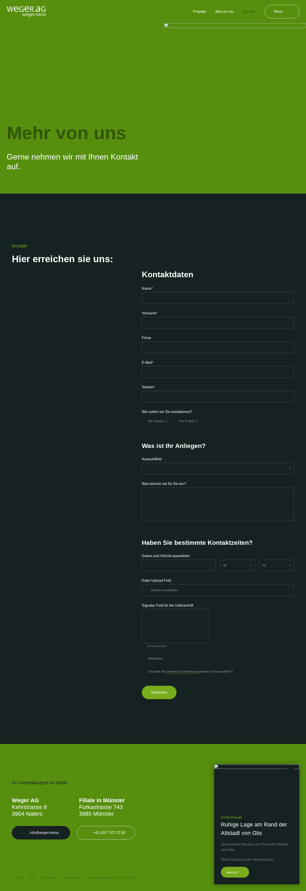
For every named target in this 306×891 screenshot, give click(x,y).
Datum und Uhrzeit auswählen (166, 556)
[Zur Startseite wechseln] (26, 11)
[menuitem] (199, 11)
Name (156, 288)
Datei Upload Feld (156, 580)
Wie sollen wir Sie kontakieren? (167, 412)
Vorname (158, 313)
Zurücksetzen (156, 646)
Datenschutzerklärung (181, 671)
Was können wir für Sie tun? (164, 484)
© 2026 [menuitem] (17, 877)
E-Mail (156, 362)
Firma (146, 338)
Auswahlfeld (152, 459)
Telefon (157, 387)
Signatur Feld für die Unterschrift (167, 605)
